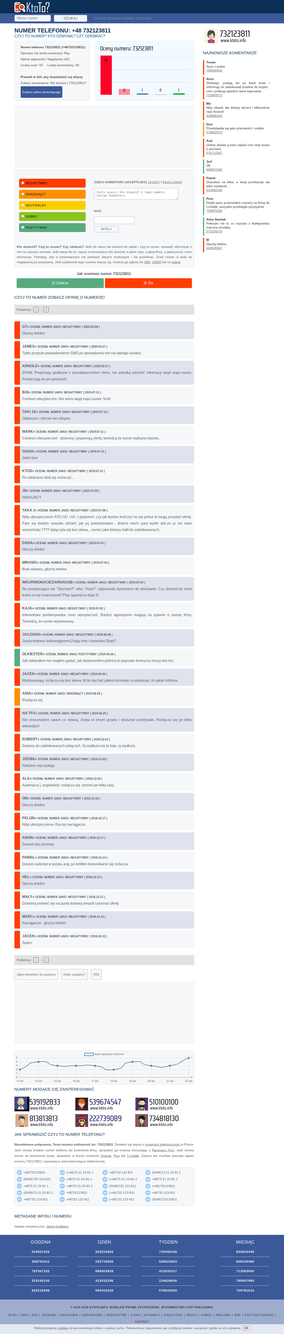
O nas (135, 1315)
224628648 (168, 1280)
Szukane (49, 1315)
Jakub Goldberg (57, 1226)
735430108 (168, 1252)
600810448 (245, 1252)
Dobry (32, 216)
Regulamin (69, 1315)
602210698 (41, 1290)
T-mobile (133, 1156)
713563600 (245, 1271)
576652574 (214, 132)
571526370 (214, 231)
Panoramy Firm (163, 1150)
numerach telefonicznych (162, 1144)
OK (246, 1328)
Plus (117, 1156)
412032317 (168, 1271)
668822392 (214, 169)
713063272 (214, 95)
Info (24, 1315)
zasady (154, 182)
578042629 (168, 1290)
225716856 (104, 1261)
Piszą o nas (173, 1315)
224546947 (214, 248)
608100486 (245, 1261)
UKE (147, 262)
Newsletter (116, 1315)
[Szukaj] (33, 17)
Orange (106, 1156)
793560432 (214, 70)
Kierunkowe (92, 1315)
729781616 (245, 1290)
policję (176, 262)
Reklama (223, 1315)
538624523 (168, 1261)
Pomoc (206, 1315)
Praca (192, 1315)
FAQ (96, 974)
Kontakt (142, 1321)
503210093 (104, 1252)
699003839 (104, 1271)
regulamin (172, 182)
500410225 (104, 1290)
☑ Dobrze (60, 283)
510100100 (41, 1280)
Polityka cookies (259, 1315)
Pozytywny (36, 227)
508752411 (41, 1261)
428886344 (214, 116)
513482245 (214, 190)
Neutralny (36, 205)
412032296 (104, 1280)
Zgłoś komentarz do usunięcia (36, 974)
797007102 (41, 1271)
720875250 (214, 210)
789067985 (245, 1280)
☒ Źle (148, 283)
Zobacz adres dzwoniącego (41, 92)
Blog (13, 1315)
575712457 (214, 153)
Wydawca (152, 1315)
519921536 (41, 1252)
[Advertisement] (104, 136)
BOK (238, 1315)
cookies (63, 1328)
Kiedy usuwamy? (74, 974)
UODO (156, 262)
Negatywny (36, 183)
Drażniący (35, 194)
